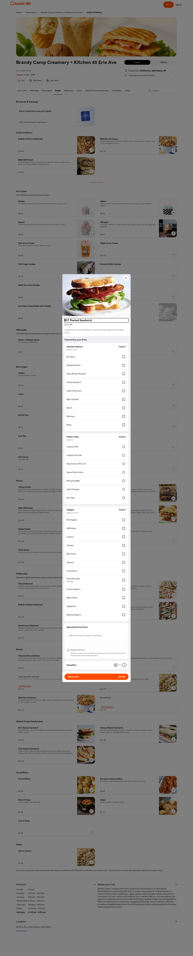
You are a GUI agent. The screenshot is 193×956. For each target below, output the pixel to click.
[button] (96, 295)
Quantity (71, 665)
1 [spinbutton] (120, 665)
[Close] (126, 278)
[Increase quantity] (124, 665)
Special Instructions (77, 627)
